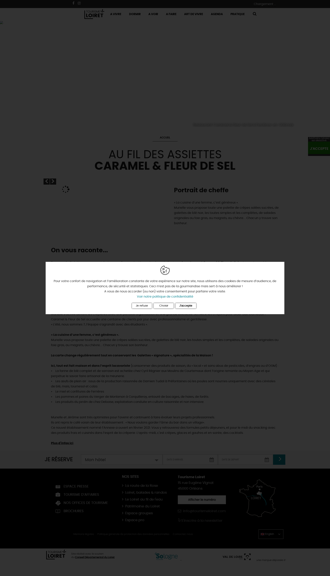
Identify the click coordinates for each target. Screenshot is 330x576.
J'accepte (185, 305)
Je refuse (142, 305)
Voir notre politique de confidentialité (165, 296)
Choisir (163, 305)
